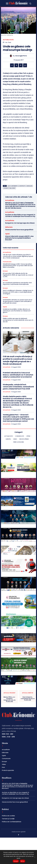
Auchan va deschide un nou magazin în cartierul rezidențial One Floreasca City (20, 215)
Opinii (7, 233)
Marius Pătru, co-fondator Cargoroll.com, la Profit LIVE (9, 699)
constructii (22, 185)
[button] (30, 3)
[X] (16, 65)
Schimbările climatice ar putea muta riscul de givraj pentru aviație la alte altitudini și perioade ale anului (17, 301)
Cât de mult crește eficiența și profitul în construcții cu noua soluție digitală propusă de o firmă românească (18, 256)
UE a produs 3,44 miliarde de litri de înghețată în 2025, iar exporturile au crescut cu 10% (18, 275)
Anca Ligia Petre (21, 56)
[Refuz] (35, 857)
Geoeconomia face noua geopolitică (19, 230)
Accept (16, 861)
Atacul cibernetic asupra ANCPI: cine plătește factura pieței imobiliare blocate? (19, 238)
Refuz (22, 861)
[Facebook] (12, 65)
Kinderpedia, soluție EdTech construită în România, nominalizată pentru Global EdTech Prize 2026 (18, 386)
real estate (12, 188)
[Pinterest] (21, 65)
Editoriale (9, 227)
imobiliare (29, 185)
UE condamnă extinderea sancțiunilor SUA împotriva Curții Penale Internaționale (17, 283)
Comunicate (7, 261)
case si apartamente (13, 185)
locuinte (6, 188)
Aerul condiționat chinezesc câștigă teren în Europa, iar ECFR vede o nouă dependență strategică (18, 292)
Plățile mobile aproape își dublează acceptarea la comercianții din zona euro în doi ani (18, 320)
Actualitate (8, 39)
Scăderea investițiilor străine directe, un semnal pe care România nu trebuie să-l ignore (17, 310)
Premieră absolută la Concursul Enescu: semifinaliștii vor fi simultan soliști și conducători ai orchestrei (18, 375)
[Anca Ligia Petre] (11, 56)
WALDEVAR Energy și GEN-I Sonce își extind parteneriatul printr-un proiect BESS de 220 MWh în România (18, 265)
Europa (5, 271)
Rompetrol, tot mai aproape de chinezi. (20, 223)
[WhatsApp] (25, 65)
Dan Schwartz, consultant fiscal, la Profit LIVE (28, 698)
